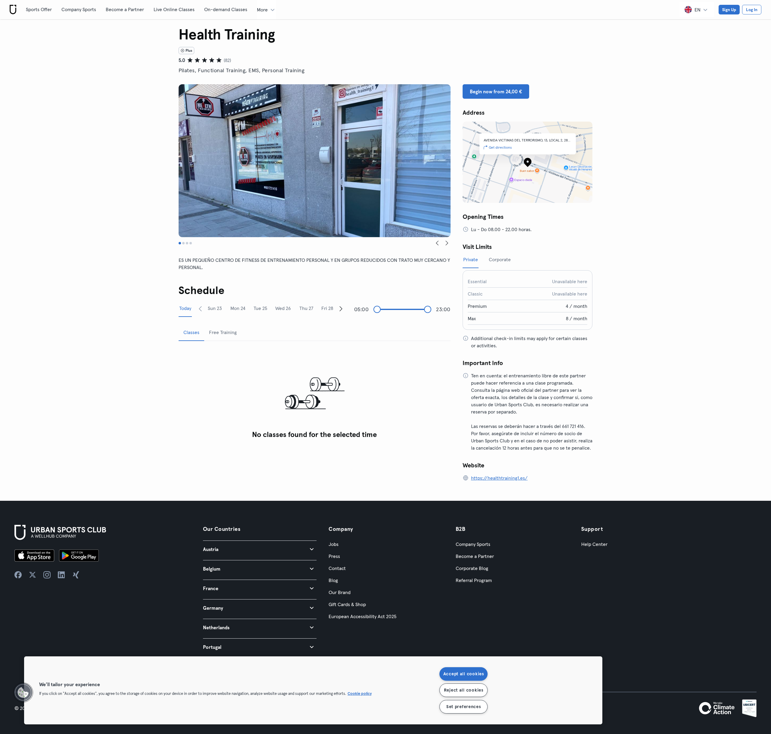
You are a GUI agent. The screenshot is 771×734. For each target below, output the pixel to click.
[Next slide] (447, 243)
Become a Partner (125, 9)
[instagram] (47, 574)
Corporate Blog (472, 568)
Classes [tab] (191, 332)
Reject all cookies (463, 690)
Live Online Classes (174, 9)
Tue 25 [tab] (260, 308)
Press (334, 556)
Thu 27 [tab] (306, 308)
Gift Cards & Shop (347, 604)
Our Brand (340, 592)
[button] (260, 549)
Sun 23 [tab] (215, 308)
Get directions (500, 147)
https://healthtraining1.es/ (499, 478)
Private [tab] (470, 259)
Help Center (594, 544)
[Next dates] (341, 308)
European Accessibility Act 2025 (362, 616)
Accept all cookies (463, 674)
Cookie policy (360, 693)
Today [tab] (185, 308)
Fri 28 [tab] (327, 308)
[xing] (76, 574)
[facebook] (18, 574)
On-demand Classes (225, 9)
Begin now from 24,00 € (496, 91)
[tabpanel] (315, 393)
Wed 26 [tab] (283, 308)
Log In (751, 9)
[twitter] (32, 574)
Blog (333, 580)
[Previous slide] (437, 243)
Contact (337, 568)
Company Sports (78, 9)
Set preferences (463, 706)
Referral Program (474, 580)
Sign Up (729, 9)
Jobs (334, 544)
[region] (313, 690)
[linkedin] (61, 574)
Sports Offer (39, 9)
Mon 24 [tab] (237, 308)
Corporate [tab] (500, 259)
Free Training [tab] (223, 332)
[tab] (180, 243)
